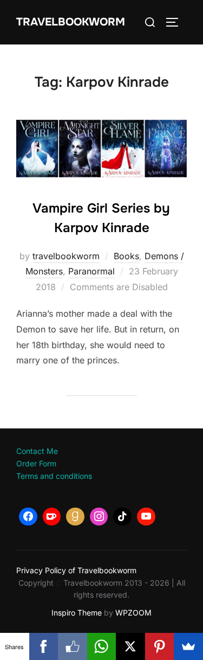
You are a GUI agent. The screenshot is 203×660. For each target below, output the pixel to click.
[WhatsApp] (101, 646)
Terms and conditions (54, 475)
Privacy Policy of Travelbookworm (76, 570)
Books (126, 256)
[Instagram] (99, 517)
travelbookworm (66, 256)
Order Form (36, 463)
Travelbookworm (70, 22)
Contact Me (37, 451)
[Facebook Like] (72, 646)
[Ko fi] (52, 517)
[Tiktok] (122, 517)
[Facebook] (28, 517)
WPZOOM (133, 612)
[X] (130, 646)
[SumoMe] (188, 646)
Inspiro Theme (76, 612)
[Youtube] (146, 517)
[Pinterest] (159, 646)
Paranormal (91, 271)
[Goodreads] (75, 517)
